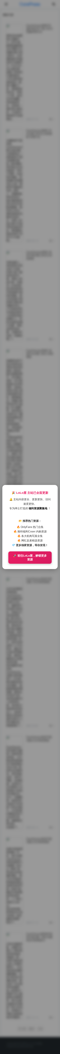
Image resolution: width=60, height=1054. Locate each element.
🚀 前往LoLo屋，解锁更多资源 (30, 557)
